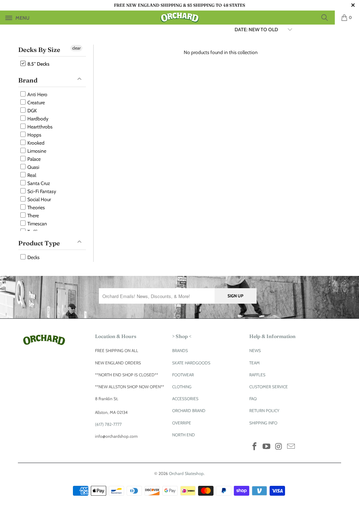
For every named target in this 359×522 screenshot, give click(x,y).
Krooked (35, 143)
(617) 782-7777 (108, 424)
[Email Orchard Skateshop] (291, 446)
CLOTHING (181, 386)
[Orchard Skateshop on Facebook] (254, 446)
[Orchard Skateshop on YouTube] (267, 446)
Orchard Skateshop (186, 473)
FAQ (253, 398)
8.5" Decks (37, 64)
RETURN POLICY (264, 410)
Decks (33, 257)
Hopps (33, 135)
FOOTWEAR (183, 374)
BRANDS (180, 350)
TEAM (254, 362)
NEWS (255, 350)
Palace (33, 159)
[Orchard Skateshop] (179, 18)
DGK (31, 110)
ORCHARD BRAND (188, 410)
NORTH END (183, 434)
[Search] (327, 17)
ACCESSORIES (185, 398)
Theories (35, 207)
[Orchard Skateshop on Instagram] (279, 446)
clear (76, 48)
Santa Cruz (38, 183)
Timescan (36, 223)
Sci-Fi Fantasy (41, 191)
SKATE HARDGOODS (191, 362)
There (32, 215)
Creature (35, 102)
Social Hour (38, 199)
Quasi (32, 167)
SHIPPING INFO (263, 422)
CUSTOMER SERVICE (268, 386)
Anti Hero (36, 94)
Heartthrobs (39, 127)
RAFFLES (257, 374)
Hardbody (37, 118)
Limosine (36, 151)
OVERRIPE (181, 422)
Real (31, 175)
